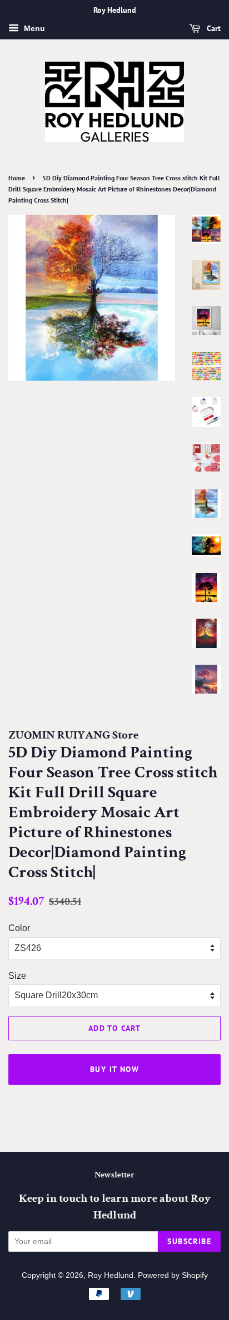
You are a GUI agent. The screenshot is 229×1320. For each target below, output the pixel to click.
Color (19, 928)
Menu (33, 28)
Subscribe (189, 1241)
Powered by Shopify (173, 1275)
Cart (213, 28)
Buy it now (114, 1069)
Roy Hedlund (110, 1275)
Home (16, 178)
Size (17, 975)
